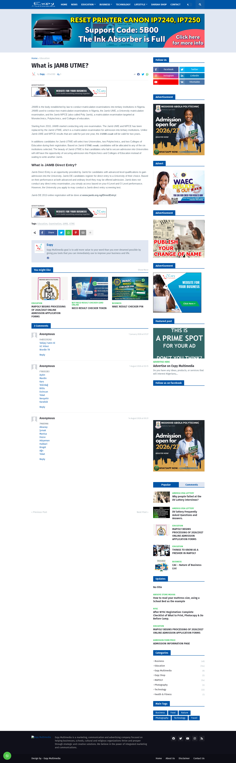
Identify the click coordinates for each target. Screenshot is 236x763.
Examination (55, 224)
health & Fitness (180, 694)
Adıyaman (44, 440)
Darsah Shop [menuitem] (159, 4)
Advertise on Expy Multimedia (173, 366)
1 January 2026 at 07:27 (138, 334)
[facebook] (48, 258)
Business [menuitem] (105, 4)
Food (172, 712)
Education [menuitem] (87, 4)
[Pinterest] (76, 232)
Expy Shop (180, 675)
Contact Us (199, 758)
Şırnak (42, 430)
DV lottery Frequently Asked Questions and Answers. (184, 515)
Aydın (42, 375)
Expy (50, 245)
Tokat (42, 395)
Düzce (42, 437)
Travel (194, 718)
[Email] (83, 232)
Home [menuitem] (64, 4)
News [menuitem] (74, 4)
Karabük (43, 402)
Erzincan (43, 391)
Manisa (43, 433)
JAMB (65, 224)
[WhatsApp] (147, 74)
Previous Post (40, 512)
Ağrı (41, 450)
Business (180, 661)
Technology (180, 689)
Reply (42, 354)
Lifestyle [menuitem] (139, 4)
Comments (191, 484)
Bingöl (42, 447)
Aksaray (43, 427)
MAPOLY (180, 680)
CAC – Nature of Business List (186, 566)
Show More (143, 270)
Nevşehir (44, 398)
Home (34, 58)
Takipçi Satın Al (47, 343)
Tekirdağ (43, 385)
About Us (170, 758)
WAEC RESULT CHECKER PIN (127, 306)
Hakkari (43, 444)
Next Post (142, 512)
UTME (72, 224)
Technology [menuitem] (123, 4)
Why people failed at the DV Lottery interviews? (186, 498)
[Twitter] (143, 74)
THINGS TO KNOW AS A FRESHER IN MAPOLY (185, 551)
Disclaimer (184, 758)
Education (44, 58)
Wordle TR (44, 349)
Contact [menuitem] (175, 4)
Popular (166, 484)
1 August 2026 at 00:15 (138, 366)
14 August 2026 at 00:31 (138, 418)
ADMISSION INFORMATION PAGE (171, 643)
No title (157, 587)
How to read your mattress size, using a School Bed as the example (176, 599)
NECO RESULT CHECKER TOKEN (89, 308)
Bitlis (42, 388)
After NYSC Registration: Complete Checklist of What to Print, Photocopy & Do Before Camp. (178, 615)
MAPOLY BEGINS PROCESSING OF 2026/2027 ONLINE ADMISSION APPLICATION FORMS (48, 311)
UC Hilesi (44, 346)
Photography (180, 685)
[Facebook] (138, 74)
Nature (184, 712)
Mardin (43, 378)
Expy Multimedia (180, 670)
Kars (41, 381)
